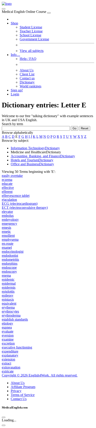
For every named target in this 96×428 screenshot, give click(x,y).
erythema (8, 307)
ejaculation (9, 199)
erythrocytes (10, 311)
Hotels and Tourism (32, 160)
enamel (7, 247)
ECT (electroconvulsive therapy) (25, 207)
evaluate (7, 331)
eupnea (7, 327)
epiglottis (8, 291)
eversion (8, 335)
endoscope (9, 267)
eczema (7, 179)
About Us (26, 70)
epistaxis (8, 299)
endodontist (10, 255)
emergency (9, 223)
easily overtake (12, 176)
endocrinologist (12, 251)
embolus (8, 215)
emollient (8, 235)
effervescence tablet (15, 195)
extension (8, 359)
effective (8, 187)
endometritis (10, 259)
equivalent (9, 303)
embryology (10, 219)
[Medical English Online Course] (7, 4)
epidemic (8, 279)
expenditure (10, 351)
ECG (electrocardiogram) (20, 203)
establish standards (15, 319)
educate (7, 183)
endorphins (9, 263)
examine (8, 339)
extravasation (11, 367)
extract (6, 363)
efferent (7, 191)
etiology (7, 323)
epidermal (9, 283)
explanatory (10, 355)
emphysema (10, 239)
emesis (6, 227)
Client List (27, 74)
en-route (7, 243)
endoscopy (9, 271)
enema (6, 275)
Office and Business (32, 164)
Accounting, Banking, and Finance (43, 156)
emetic (6, 231)
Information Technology (35, 148)
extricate (8, 371)
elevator (7, 211)
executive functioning (17, 347)
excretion (8, 343)
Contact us (27, 78)
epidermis (8, 287)
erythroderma (11, 315)
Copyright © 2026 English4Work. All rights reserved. (39, 375)
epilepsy (7, 295)
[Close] (49, 13)
